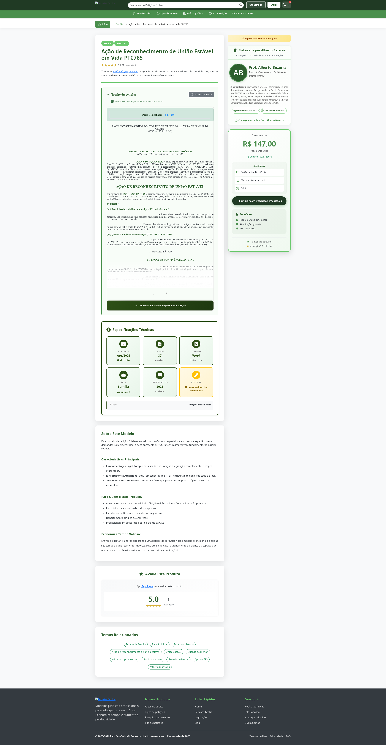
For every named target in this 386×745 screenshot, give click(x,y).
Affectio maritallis (160, 667)
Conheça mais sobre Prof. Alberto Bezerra (261, 120)
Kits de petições (154, 723)
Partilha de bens (153, 659)
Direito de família (136, 644)
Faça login (147, 586)
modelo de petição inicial (125, 71)
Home (198, 706)
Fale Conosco (252, 712)
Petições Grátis (203, 712)
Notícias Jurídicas (254, 706)
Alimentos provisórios (124, 659)
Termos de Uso (258, 736)
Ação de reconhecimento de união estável (136, 652)
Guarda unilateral (178, 659)
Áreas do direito (154, 706)
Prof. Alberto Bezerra (267, 67)
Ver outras (122, 392)
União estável (173, 652)
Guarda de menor (198, 652)
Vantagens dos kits (255, 717)
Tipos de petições (155, 712)
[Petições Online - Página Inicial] (110, 5)
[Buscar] (241, 5)
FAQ (288, 736)
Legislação (201, 717)
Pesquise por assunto (157, 717)
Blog (197, 723)
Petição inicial (160, 644)
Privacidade (276, 736)
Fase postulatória (184, 644)
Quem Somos (252, 723)
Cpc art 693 (201, 659)
